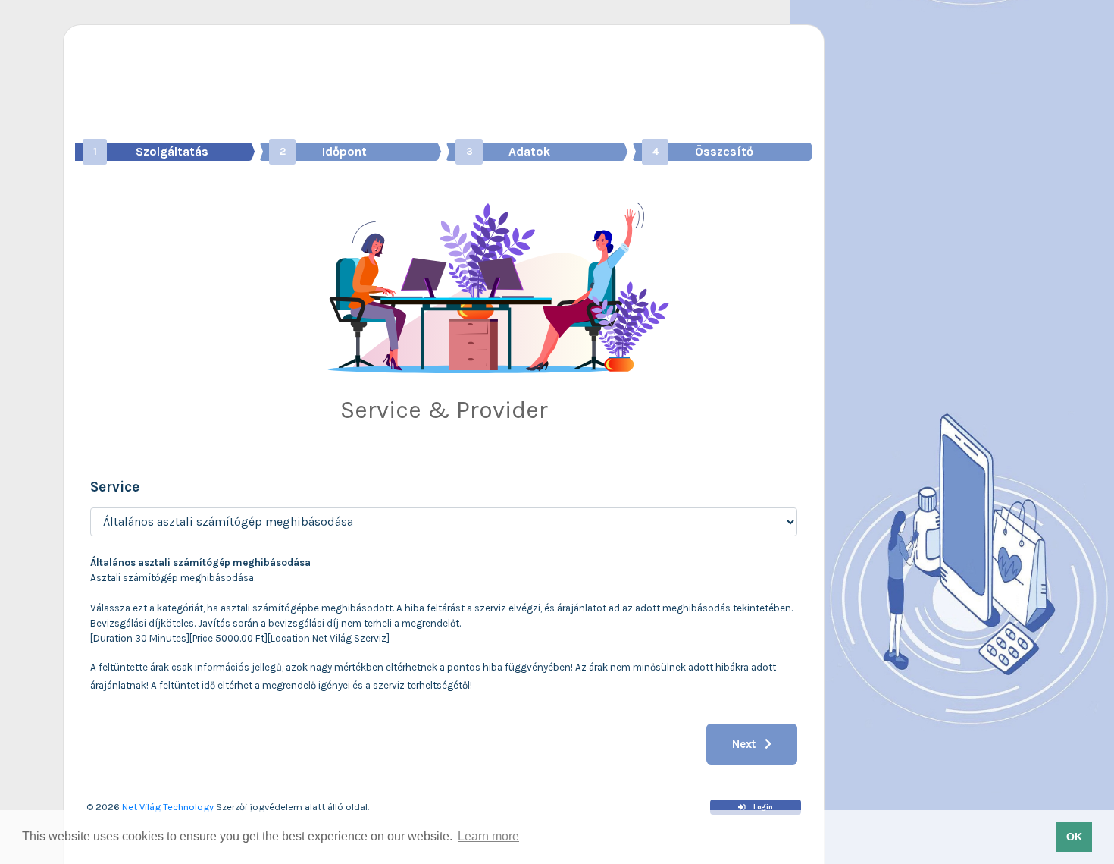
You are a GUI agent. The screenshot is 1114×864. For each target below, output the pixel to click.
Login (762, 807)
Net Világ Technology (167, 806)
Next (745, 744)
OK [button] (1074, 837)
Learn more (488, 836)
